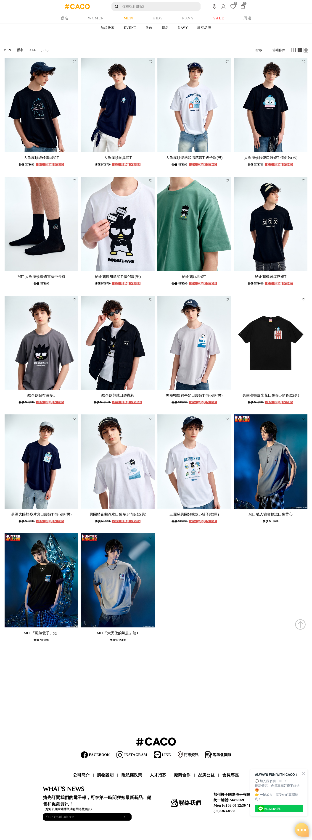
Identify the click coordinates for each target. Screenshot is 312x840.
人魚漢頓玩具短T (118, 158)
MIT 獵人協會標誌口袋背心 (271, 514)
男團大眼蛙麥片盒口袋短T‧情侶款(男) (41, 514)
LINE (166, 755)
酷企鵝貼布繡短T (41, 395)
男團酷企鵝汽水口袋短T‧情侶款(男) (118, 514)
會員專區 (230, 775)
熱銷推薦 (108, 27)
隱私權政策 (132, 775)
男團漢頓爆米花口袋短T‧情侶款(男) (270, 395)
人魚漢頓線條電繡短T (41, 158)
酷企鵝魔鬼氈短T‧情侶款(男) (118, 277)
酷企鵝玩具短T (194, 277)
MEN (7, 50)
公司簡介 (81, 775)
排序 (259, 50)
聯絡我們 (189, 803)
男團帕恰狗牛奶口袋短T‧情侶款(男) (194, 395)
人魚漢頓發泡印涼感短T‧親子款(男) (194, 158)
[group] (41, 105)
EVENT (130, 27)
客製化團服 (221, 755)
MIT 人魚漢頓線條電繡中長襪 (41, 277)
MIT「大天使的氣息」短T (118, 633)
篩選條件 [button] (278, 50)
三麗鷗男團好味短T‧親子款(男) (194, 514)
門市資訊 (190, 755)
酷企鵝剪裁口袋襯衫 (117, 395)
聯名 (165, 27)
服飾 (149, 27)
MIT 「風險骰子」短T (41, 633)
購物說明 (105, 775)
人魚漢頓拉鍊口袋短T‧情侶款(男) (270, 158)
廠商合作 (182, 775)
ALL (32, 50)
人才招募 (158, 775)
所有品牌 (204, 27)
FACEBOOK (99, 755)
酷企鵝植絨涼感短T (270, 277)
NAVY (183, 27)
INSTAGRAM (135, 755)
